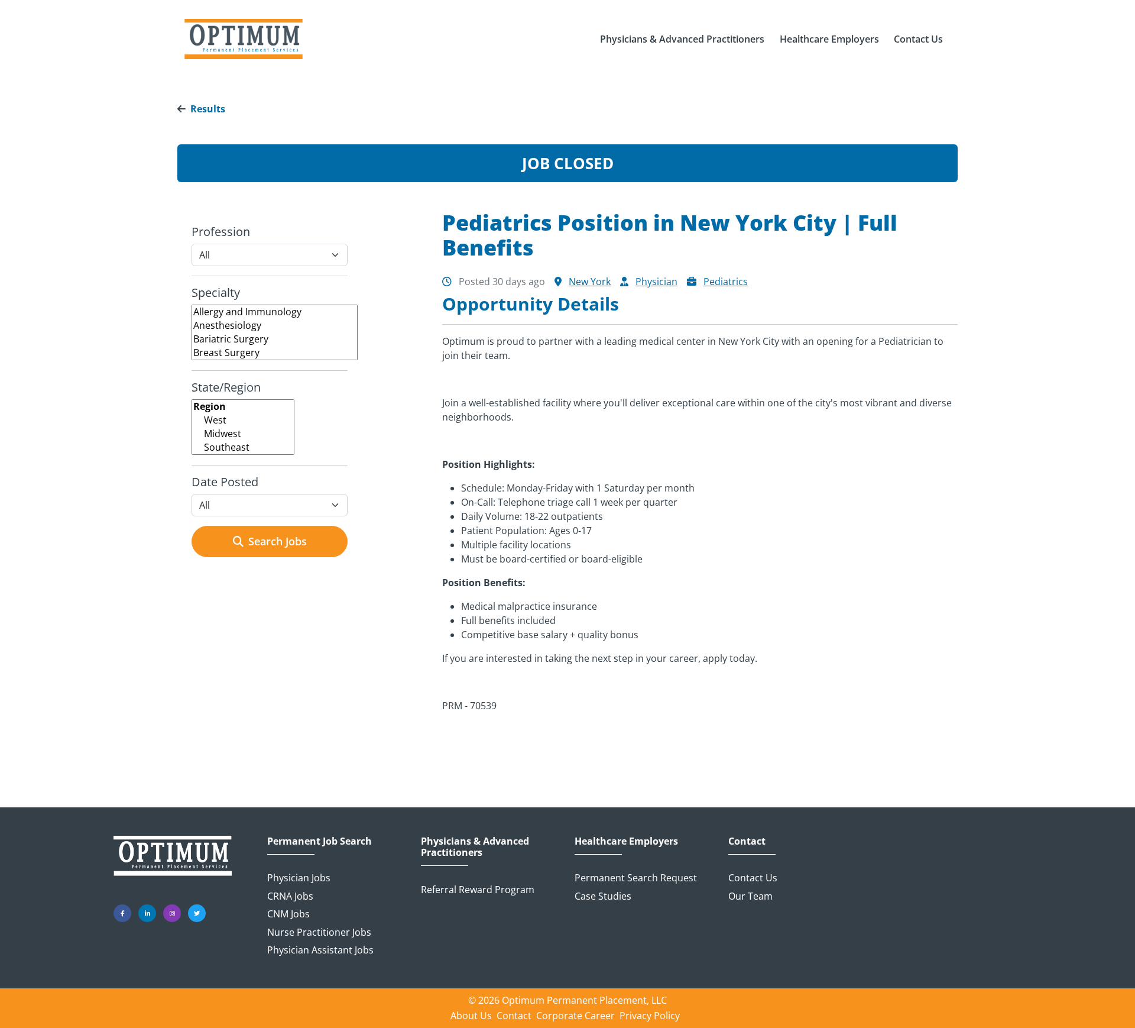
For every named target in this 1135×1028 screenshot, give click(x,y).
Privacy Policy (650, 1015)
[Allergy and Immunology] (274, 312)
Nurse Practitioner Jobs (319, 932)
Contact (747, 841)
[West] (243, 420)
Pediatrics (725, 281)
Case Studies (603, 896)
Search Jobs (277, 541)
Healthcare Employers (626, 841)
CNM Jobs (288, 913)
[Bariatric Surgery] (274, 339)
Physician (656, 281)
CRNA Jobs (290, 896)
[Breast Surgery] (274, 353)
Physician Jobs (298, 877)
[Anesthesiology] (274, 325)
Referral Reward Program (477, 889)
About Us (471, 1015)
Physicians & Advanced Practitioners (475, 847)
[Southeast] (243, 447)
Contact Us (752, 877)
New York (590, 281)
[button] (682, 39)
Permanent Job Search (319, 841)
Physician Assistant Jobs (320, 949)
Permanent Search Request (636, 877)
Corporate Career (575, 1015)
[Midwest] (243, 434)
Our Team (750, 896)
